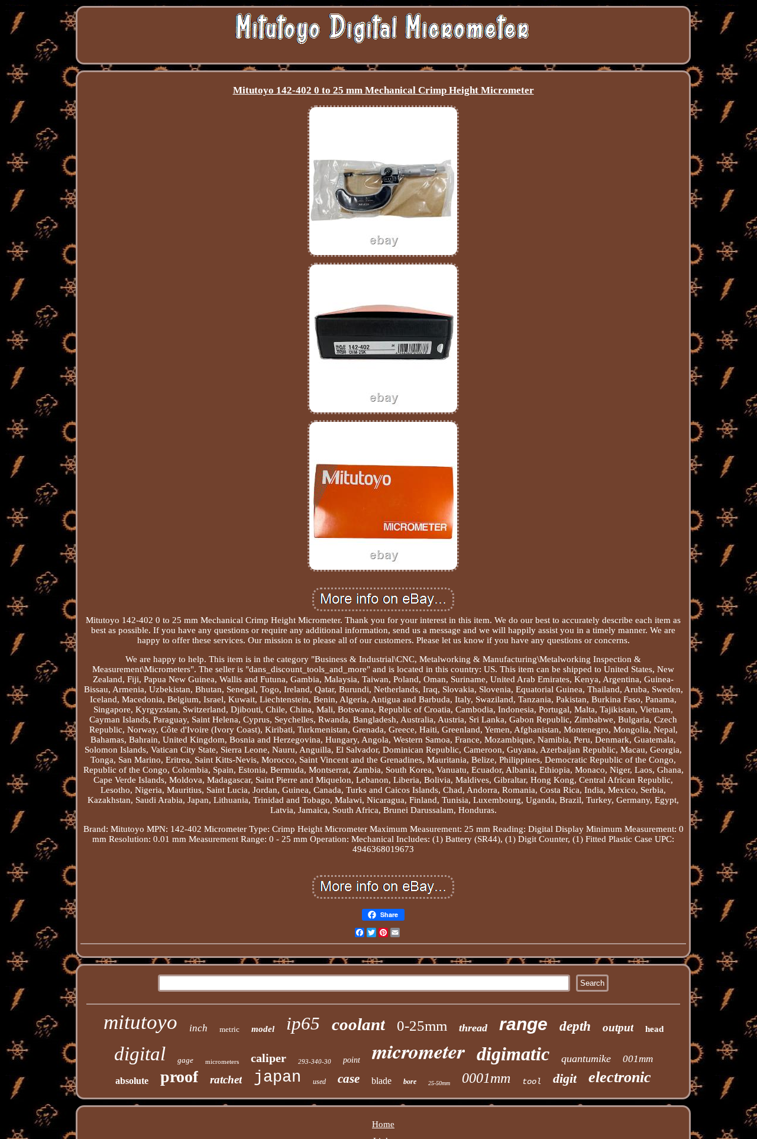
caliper (268, 1057)
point (351, 1060)
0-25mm (422, 1026)
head (654, 1029)
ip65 (303, 1023)
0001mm (486, 1078)
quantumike (586, 1058)
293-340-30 (314, 1061)
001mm (638, 1058)
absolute (131, 1081)
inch (198, 1028)
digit (565, 1078)
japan (277, 1077)
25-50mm (439, 1083)
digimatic (513, 1053)
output (618, 1027)
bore (409, 1081)
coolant (358, 1024)
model (262, 1029)
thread (473, 1028)
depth (575, 1026)
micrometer (418, 1051)
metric (229, 1029)
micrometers (222, 1061)
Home (383, 1124)
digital (140, 1053)
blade (381, 1081)
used (319, 1081)
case (349, 1079)
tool (531, 1081)
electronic (619, 1077)
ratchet (226, 1079)
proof (179, 1076)
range (523, 1024)
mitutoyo (140, 1022)
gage (185, 1060)
